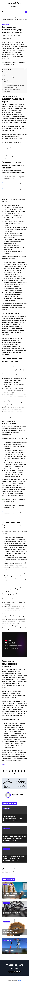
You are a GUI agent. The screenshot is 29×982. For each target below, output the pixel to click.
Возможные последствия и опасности (12, 90)
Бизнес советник (7, 884)
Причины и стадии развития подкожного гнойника (12, 77)
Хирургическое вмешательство (15, 85)
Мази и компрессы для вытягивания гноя (12, 83)
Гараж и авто (6, 903)
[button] (24, 69)
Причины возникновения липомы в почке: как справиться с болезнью (14, 858)
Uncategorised (5, 24)
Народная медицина (12, 87)
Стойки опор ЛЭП (8, 950)
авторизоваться (6, 872)
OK (19, 980)
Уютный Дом (14, 3)
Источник (4, 765)
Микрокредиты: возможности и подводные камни (12, 894)
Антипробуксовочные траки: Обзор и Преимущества (11, 913)
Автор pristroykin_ (8, 35)
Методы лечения (9, 80)
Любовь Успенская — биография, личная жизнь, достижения (14, 837)
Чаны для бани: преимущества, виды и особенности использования (12, 932)
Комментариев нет (6, 38)
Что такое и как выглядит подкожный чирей (14, 73)
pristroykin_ (19, 794)
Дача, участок (7, 921)
